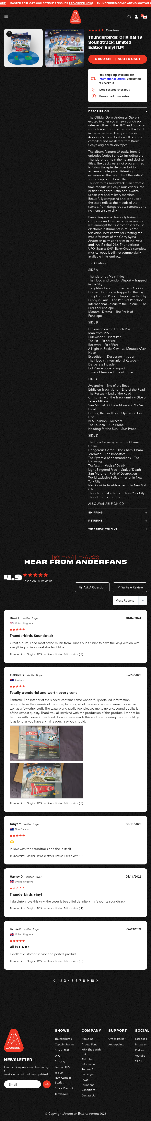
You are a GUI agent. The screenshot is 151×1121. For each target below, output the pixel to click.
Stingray (60, 1061)
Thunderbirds (63, 1039)
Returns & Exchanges (88, 1071)
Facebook (141, 1039)
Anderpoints (116, 1044)
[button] (6, 16)
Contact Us (88, 1095)
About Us (87, 1039)
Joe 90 (59, 1073)
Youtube (140, 1055)
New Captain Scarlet (63, 1079)
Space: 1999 (62, 1050)
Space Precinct (64, 1088)
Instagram (141, 1044)
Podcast (140, 1050)
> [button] (97, 981)
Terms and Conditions (88, 1087)
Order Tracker (116, 1039)
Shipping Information (89, 1061)
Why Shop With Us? (91, 1051)
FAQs (85, 1080)
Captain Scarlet (64, 1044)
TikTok (139, 1061)
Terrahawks (61, 1094)
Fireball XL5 (62, 1067)
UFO (58, 1055)
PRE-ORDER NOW (69, 3)
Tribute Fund (90, 1044)
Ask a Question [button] (95, 587)
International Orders (112, 79)
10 (92, 980)
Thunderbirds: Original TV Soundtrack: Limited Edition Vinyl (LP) (46, 654)
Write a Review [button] (132, 587)
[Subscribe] (47, 1084)
